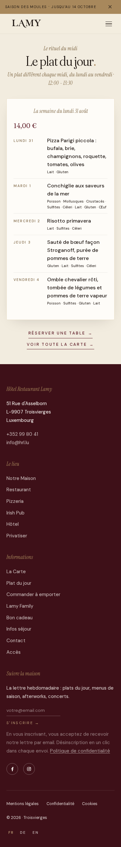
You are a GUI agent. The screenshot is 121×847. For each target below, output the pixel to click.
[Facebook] (12, 769)
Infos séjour (18, 629)
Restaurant (18, 489)
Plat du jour (18, 583)
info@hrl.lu (17, 442)
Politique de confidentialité (80, 751)
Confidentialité (60, 803)
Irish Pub (15, 513)
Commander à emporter (33, 594)
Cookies (89, 803)
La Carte (16, 571)
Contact (15, 640)
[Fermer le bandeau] (110, 6)
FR (11, 832)
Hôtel (12, 524)
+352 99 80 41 (22, 434)
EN (36, 832)
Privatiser (16, 536)
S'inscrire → (23, 723)
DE (23, 832)
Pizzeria (15, 501)
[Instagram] (29, 769)
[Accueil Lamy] (26, 24)
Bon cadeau (19, 617)
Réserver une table (60, 333)
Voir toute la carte (60, 344)
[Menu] (109, 24)
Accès (13, 652)
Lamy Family (19, 606)
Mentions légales (22, 803)
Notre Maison (21, 478)
